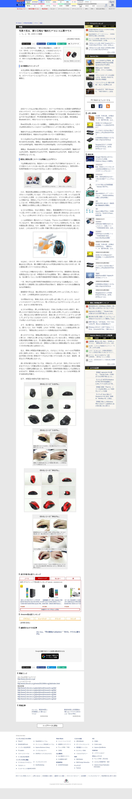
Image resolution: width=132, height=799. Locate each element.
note (63, 43)
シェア (42, 43)
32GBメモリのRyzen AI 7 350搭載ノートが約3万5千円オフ (104, 125)
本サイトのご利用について (23, 776)
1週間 (104, 26)
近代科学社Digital (63, 765)
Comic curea (97, 744)
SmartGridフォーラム (41, 741)
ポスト (27, 43)
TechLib (78, 768)
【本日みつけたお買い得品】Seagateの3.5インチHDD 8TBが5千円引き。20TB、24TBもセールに (102, 45)
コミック (73, 618)
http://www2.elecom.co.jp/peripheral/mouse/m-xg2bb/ (37, 690)
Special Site (94, 56)
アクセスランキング (96, 23)
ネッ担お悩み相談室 (23, 756)
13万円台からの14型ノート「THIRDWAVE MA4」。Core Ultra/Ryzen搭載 (104, 236)
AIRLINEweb (80, 741)
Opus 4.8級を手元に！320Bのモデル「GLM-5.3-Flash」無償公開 (104, 213)
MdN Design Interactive (82, 762)
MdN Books (79, 759)
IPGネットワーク (97, 756)
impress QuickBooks (100, 747)
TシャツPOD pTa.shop (101, 758)
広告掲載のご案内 (47, 776)
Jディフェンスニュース (82, 744)
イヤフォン (26, 618)
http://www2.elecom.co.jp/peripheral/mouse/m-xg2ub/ (37, 699)
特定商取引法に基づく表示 (108, 776)
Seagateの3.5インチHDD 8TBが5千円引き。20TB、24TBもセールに (104, 147)
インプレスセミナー (41, 750)
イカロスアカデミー (81, 753)
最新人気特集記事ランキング (99, 303)
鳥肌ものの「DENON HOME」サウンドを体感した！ (104, 70)
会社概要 (83, 776)
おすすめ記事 (94, 368)
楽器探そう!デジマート (64, 744)
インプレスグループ (93, 776)
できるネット (21, 765)
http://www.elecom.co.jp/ (26, 679)
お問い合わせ (36, 776)
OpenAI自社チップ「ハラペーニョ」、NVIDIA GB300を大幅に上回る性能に (104, 195)
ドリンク (58, 618)
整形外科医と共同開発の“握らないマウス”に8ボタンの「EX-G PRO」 (72, 712)
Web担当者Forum (23, 744)
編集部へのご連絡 (59, 776)
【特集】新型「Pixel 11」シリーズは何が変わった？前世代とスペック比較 (104, 389)
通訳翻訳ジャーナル (81, 747)
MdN (75, 756)
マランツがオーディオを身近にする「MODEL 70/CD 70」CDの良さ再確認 (104, 77)
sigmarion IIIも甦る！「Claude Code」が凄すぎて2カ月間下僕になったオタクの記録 (101, 313)
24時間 (97, 26)
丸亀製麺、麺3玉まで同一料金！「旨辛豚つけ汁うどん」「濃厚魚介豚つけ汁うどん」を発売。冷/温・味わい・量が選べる (101, 343)
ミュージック (42, 618)
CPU (92, 9)
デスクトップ (42, 578)
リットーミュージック (64, 741)
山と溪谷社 (59, 753)
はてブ (53, 43)
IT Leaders (21, 750)
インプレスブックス (41, 762)
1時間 (89, 26)
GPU (86, 9)
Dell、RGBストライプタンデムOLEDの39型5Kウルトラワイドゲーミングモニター (104, 169)
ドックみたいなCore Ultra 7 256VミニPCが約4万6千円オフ (104, 132)
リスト (33, 43)
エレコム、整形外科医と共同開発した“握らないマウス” (40, 712)
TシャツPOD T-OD (64, 747)
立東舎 (60, 750)
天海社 (96, 741)
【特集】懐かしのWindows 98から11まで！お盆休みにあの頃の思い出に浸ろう (104, 404)
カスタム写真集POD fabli (101, 762)
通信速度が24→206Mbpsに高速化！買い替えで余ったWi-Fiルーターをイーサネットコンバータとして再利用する (102, 308)
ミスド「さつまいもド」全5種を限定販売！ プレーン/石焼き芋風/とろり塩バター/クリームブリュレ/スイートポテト (101, 352)
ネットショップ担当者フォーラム (45, 744)
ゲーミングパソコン (63, 9)
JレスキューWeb (81, 750)
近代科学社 (59, 762)
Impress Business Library (43, 747)
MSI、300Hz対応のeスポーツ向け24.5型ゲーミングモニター (104, 179)
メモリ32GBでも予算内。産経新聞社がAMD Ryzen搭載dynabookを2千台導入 (104, 63)
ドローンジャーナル (23, 753)
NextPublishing (40, 765)
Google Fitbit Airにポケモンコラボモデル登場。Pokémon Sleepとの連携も (104, 159)
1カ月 (112, 26)
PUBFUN (95, 750)
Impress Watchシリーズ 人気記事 (101, 335)
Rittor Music (59, 738)
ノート (27, 578)
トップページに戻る (50, 725)
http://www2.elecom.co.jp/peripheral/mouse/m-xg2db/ (37, 694)
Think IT (20, 741)
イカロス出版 (78, 738)
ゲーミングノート (77, 9)
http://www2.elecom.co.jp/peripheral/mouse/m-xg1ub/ (37, 697)
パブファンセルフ (99, 753)
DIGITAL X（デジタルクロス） (44, 753)
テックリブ (77, 765)
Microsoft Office (100, 9)
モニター (52, 9)
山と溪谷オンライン (63, 756)
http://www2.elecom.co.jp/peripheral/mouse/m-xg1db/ (37, 692)
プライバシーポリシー (73, 776)
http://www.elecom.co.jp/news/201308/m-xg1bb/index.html (39, 683)
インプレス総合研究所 (24, 747)
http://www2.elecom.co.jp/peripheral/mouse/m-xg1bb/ (37, 688)
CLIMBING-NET (62, 759)
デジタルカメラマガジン (25, 762)
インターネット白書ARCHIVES (27, 768)
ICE (93, 738)
